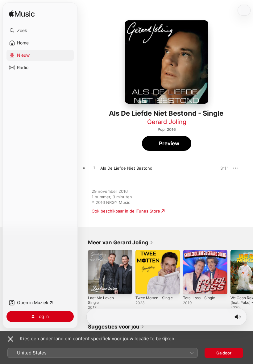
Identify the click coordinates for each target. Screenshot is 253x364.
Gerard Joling (166, 122)
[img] (22, 14)
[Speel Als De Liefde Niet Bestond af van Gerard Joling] (94, 168)
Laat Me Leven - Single (102, 300)
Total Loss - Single (199, 298)
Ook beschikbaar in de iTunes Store (126, 211)
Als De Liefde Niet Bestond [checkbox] (126, 168)
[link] (120, 242)
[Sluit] (10, 339)
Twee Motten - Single (154, 298)
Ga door (223, 352)
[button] (40, 30)
